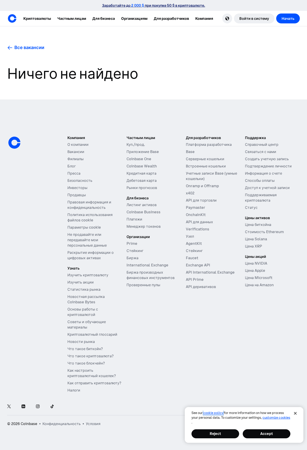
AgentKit (194, 243)
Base (190, 151)
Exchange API (198, 265)
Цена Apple (255, 270)
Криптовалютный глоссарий (92, 334)
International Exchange (147, 265)
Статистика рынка (83, 289)
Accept (266, 433)
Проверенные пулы (143, 285)
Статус (251, 207)
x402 (190, 193)
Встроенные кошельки (206, 166)
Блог (71, 166)
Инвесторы (77, 187)
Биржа (132, 258)
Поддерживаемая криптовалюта (261, 197)
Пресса (73, 173)
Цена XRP (253, 246)
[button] (72, 18)
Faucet (192, 258)
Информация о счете (263, 173)
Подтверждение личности (268, 166)
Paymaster (195, 207)
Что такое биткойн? (85, 348)
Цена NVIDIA (256, 263)
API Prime (195, 279)
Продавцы (76, 195)
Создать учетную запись (267, 159)
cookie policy (213, 413)
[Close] (295, 413)
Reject (215, 433)
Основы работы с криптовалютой (82, 312)
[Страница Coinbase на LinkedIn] (23, 407)
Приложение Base (143, 151)
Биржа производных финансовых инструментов (151, 275)
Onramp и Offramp (202, 186)
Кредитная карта (141, 173)
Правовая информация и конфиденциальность (89, 205)
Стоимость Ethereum (264, 232)
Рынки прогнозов (142, 187)
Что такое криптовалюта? (90, 356)
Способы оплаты (260, 180)
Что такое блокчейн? (86, 363)
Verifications (197, 229)
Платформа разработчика (209, 144)
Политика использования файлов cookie (90, 217)
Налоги (73, 390)
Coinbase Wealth (142, 166)
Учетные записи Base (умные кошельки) (211, 176)
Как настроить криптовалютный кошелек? (91, 373)
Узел (190, 236)
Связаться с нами (260, 151)
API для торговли (201, 200)
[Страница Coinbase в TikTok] (52, 407)
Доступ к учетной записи (267, 187)
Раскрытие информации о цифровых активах (90, 255)
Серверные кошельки (205, 159)
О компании (78, 144)
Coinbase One (139, 159)
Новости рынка (81, 341)
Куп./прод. (136, 144)
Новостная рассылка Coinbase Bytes (86, 299)
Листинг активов (142, 204)
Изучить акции (80, 282)
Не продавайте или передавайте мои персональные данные (87, 240)
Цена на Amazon (259, 285)
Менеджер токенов (144, 226)
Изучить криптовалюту (87, 275)
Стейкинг (135, 250)
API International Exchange (210, 272)
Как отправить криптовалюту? (94, 383)
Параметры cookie (84, 227)
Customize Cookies (276, 418)
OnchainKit (196, 214)
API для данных (199, 222)
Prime (132, 243)
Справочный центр (261, 144)
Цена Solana (256, 239)
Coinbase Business (143, 212)
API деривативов (201, 286)
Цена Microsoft (258, 277)
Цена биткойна (258, 224)
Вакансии (75, 151)
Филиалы (75, 159)
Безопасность (79, 180)
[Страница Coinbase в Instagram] (38, 407)
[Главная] (12, 18)
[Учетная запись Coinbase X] (9, 407)
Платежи (134, 219)
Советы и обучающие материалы (86, 324)
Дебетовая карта (142, 180)
